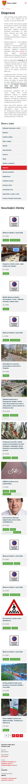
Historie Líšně (7, 185)
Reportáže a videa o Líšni (11, 194)
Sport (4, 159)
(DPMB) (22, 51)
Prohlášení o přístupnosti (8, 778)
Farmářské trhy (8, 189)
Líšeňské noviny (8, 181)
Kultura (5, 154)
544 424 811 (4, 756)
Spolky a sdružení (8, 163)
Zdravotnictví (7, 150)
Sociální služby (7, 137)
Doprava (8, 8)
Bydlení (13, 491)
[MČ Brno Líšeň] (8, 3)
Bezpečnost (6, 176)
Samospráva (14, 415)
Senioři (5, 146)
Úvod (2, 8)
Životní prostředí (8, 172)
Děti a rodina (7, 141)
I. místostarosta (16, 494)
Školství (5, 132)
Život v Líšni (17, 532)
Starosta (6, 418)
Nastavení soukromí (7, 780)
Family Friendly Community (12, 198)
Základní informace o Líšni (11, 128)
